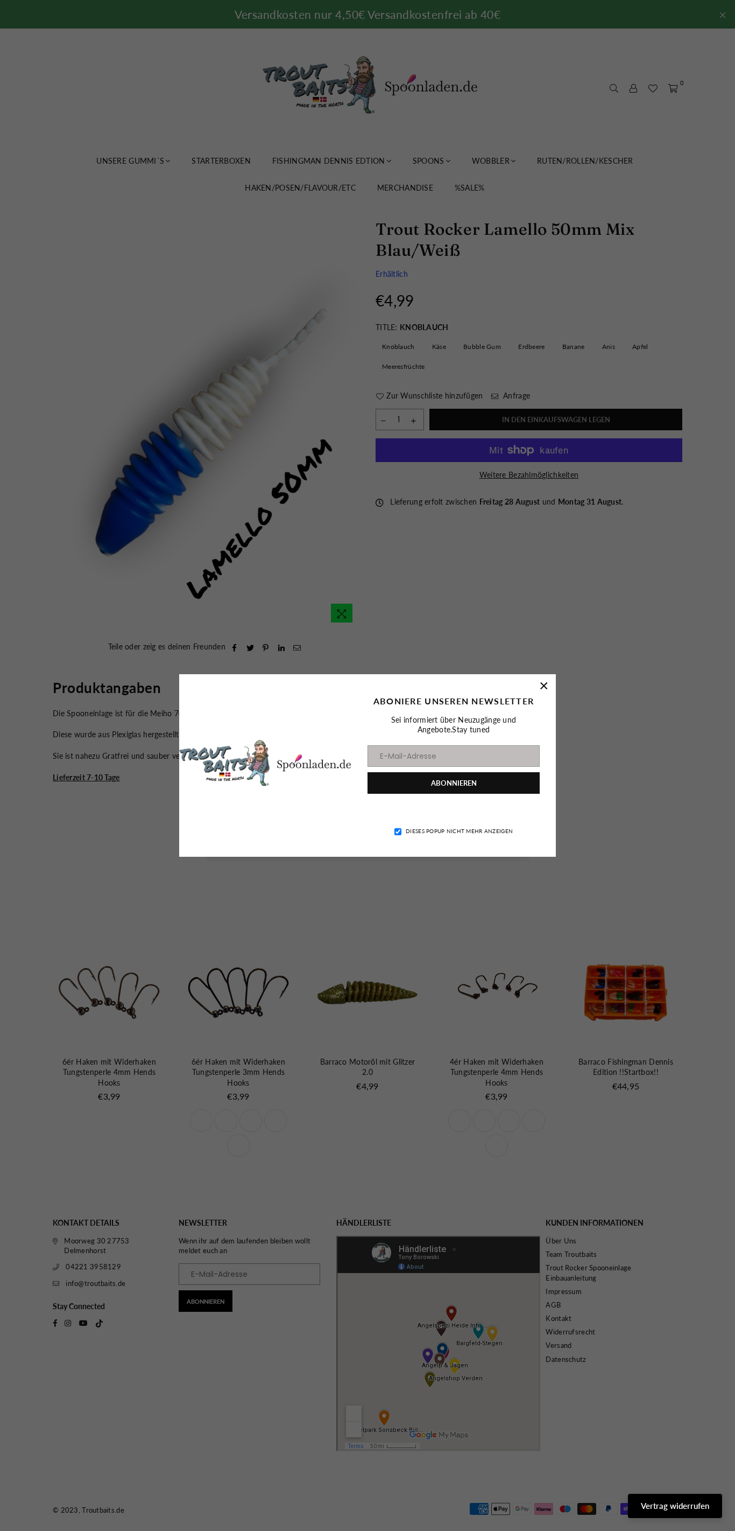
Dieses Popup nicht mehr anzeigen (459, 831)
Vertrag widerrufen (675, 1506)
